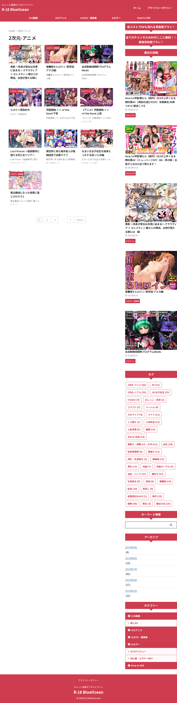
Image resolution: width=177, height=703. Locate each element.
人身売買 (134, 429)
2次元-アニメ (137, 385)
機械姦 (158, 459)
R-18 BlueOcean (15, 9)
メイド (154, 414)
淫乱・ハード (137, 474)
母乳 (132, 466)
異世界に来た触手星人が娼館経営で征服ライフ (60, 153)
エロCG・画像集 (88, 17)
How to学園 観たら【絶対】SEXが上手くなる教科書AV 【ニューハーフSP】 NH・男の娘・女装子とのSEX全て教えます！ (151, 160)
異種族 (165, 481)
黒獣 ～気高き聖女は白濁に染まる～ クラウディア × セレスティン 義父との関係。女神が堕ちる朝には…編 (24, 74)
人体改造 (153, 422)
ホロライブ (135, 414)
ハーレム (152, 407)
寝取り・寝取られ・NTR (143, 444)
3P (156, 385)
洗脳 (147, 466)
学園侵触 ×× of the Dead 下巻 (57, 111)
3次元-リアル (137, 392)
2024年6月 (131, 580)
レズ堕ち (134, 422)
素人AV (134, 623)
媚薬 (150, 429)
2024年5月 (131, 591)
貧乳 (147, 503)
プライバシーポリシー (160, 7)
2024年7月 (131, 569)
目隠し (148, 488)
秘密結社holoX (137, 496)
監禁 (132, 488)
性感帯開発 (135, 451)
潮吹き (157, 474)
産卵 (150, 481)
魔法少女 (163, 503)
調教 (132, 503)
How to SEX (143, 17)
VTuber (133, 399)
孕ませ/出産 (136, 436)
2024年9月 (131, 547)
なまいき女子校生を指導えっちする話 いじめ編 (96, 153)
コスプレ (134, 407)
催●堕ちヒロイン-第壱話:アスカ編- (144, 291)
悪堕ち (154, 451)
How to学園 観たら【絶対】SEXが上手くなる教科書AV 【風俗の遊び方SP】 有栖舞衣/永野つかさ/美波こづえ (150, 102)
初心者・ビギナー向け (141, 658)
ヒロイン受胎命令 (20, 109)
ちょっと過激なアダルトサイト (88, 686)
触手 (157, 496)
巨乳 (168, 444)
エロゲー (116, 17)
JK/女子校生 (160, 392)
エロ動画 (33, 17)
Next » (81, 220)
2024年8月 (131, 558)
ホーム (137, 7)
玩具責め (134, 481)
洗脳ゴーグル (164, 466)
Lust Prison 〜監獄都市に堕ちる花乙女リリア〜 (25, 153)
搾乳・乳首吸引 (137, 459)
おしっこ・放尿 (154, 399)
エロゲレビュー (138, 651)
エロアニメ (60, 17)
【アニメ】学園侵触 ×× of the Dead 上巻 (95, 111)
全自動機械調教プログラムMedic (143, 351)
